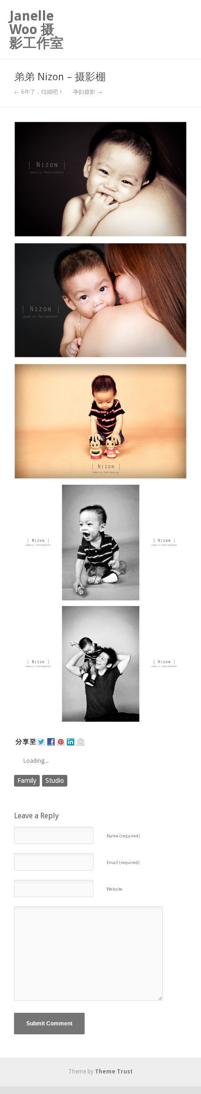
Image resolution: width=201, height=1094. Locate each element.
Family (26, 780)
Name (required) (123, 835)
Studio (54, 780)
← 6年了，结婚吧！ (39, 92)
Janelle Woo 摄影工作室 (36, 29)
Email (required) (123, 862)
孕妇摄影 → (87, 92)
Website (114, 889)
